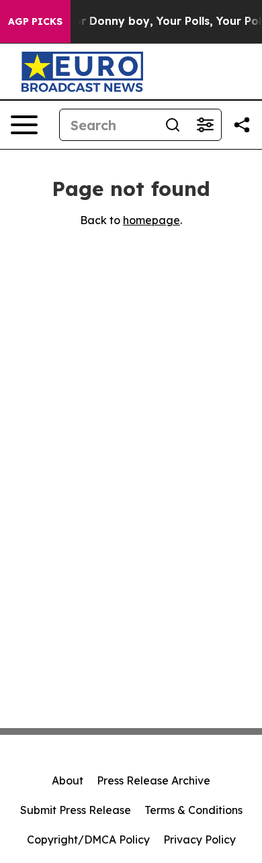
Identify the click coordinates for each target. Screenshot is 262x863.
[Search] (173, 124)
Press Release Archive (153, 780)
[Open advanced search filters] (205, 124)
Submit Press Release (75, 810)
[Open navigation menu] (24, 124)
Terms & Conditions (193, 810)
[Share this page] (241, 124)
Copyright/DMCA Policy (88, 839)
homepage (151, 220)
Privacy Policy (199, 839)
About (67, 780)
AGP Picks (35, 21)
